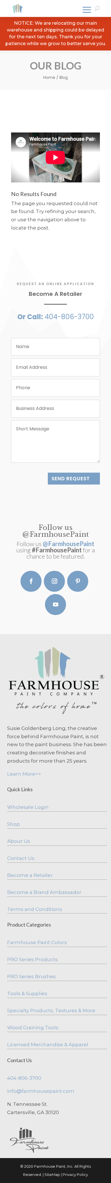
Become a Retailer (30, 875)
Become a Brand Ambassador (44, 892)
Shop (13, 824)
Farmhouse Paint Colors (37, 942)
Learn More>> (24, 774)
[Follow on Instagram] (54, 581)
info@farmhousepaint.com (40, 1091)
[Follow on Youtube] (55, 604)
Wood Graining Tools (32, 1027)
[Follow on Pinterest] (77, 581)
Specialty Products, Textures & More (51, 1010)
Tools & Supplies (27, 993)
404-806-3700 (24, 1078)
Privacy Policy (75, 1174)
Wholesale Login (28, 807)
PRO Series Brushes (31, 976)
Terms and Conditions (34, 909)
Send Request (71, 478)
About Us (18, 841)
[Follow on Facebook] (31, 581)
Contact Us (20, 858)
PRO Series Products (32, 959)
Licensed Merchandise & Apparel (47, 1044)
